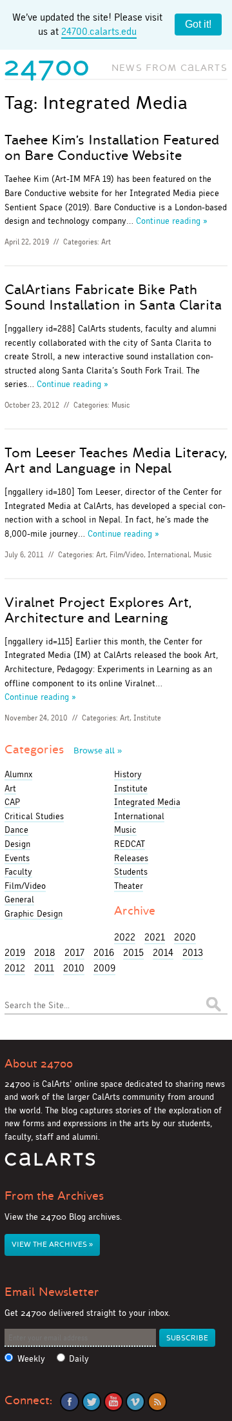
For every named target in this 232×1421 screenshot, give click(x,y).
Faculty (18, 871)
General (19, 899)
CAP (12, 802)
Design (17, 844)
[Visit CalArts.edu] (50, 1163)
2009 (104, 968)
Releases (131, 858)
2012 (15, 968)
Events (17, 858)
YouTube (113, 1401)
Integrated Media (147, 802)
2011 (44, 968)
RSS (157, 1401)
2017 (74, 952)
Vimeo (135, 1401)
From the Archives (54, 1195)
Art (106, 241)
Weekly (31, 1359)
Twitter (91, 1401)
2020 (185, 937)
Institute (147, 717)
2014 (163, 952)
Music (120, 405)
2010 (73, 968)
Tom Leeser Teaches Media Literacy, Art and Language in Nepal (115, 460)
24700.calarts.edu (99, 31)
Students (131, 871)
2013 (192, 952)
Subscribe (187, 1338)
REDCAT (129, 844)
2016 (103, 952)
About (39, 1063)
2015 (133, 952)
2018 (44, 952)
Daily (79, 1359)
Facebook (69, 1401)
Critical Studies (34, 816)
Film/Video (127, 554)
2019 (15, 952)
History (128, 774)
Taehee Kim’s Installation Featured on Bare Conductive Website (112, 147)
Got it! (198, 24)
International (168, 554)
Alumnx (18, 774)
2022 (124, 937)
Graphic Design (34, 913)
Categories (63, 749)
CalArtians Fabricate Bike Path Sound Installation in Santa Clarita (113, 297)
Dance (16, 829)
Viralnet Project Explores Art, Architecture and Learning (98, 610)
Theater (128, 885)
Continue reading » (172, 220)
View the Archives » (52, 1244)
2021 (154, 937)
